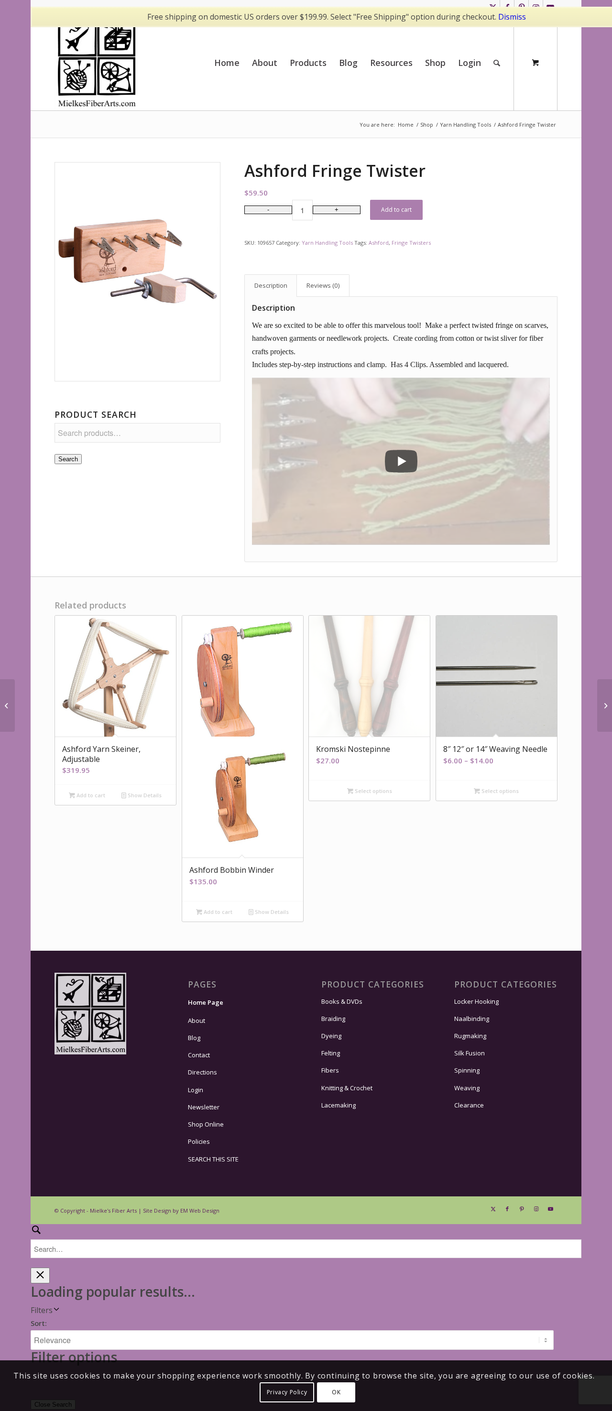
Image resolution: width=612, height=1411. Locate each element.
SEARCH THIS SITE (213, 1159)
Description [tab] (270, 285)
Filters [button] (42, 1310)
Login (195, 1089)
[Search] (496, 62)
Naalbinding (471, 1018)
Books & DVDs (341, 1001)
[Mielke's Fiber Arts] (97, 62)
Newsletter (203, 1107)
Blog (194, 1037)
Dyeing (331, 1035)
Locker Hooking (476, 1001)
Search (68, 459)
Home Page (205, 1002)
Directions (202, 1072)
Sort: (39, 1323)
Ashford (379, 242)
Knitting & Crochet (346, 1088)
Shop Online (206, 1124)
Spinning (467, 1070)
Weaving (467, 1088)
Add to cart (396, 210)
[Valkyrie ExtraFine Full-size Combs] (604, 705)
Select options (372, 790)
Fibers (330, 1070)
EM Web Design (199, 1210)
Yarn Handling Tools (327, 242)
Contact (199, 1055)
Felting (330, 1053)
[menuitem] (227, 62)
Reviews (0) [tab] (323, 285)
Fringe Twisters (411, 242)
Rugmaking (470, 1035)
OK (336, 1392)
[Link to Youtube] (550, 1209)
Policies (199, 1141)
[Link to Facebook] (507, 1209)
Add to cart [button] (90, 795)
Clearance (469, 1105)
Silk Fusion (469, 1053)
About (196, 1020)
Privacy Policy (287, 1392)
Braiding (333, 1018)
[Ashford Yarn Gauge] (7, 705)
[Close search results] (40, 1275)
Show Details (144, 795)
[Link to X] (493, 1209)
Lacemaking (338, 1105)
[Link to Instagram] (536, 1209)
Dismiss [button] (512, 16)
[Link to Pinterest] (521, 1209)
